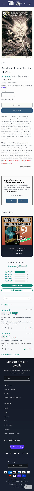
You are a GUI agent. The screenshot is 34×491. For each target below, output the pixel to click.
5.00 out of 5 (22, 266)
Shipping (3, 82)
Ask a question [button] (16, 290)
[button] (4, 4)
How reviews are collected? (10, 354)
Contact (6, 421)
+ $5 (22, 201)
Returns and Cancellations (12, 434)
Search (6, 408)
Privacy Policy (8, 425)
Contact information (18, 487)
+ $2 (11, 201)
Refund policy (15, 481)
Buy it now (17, 111)
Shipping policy (23, 484)
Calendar (6, 417)
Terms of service (13, 484)
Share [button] (5, 63)
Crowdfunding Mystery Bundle (17, 248)
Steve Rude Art (16, 479)
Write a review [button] (16, 285)
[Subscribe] (28, 378)
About (5, 412)
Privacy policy (24, 481)
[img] (5, 310)
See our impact (16, 195)
